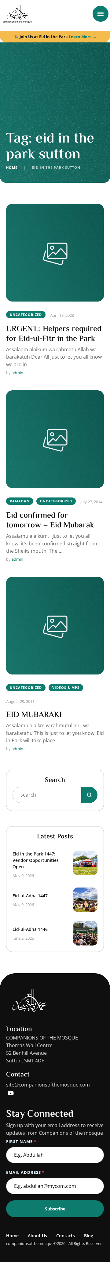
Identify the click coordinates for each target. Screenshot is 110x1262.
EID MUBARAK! (33, 715)
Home (11, 167)
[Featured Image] (55, 253)
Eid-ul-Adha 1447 (30, 896)
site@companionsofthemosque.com (48, 1084)
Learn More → (83, 36)
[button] (93, 1236)
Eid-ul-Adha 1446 (30, 929)
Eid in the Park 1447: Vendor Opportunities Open (36, 860)
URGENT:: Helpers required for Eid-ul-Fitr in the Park (53, 334)
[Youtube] (11, 1093)
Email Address (25, 1172)
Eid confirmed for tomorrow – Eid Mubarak (50, 521)
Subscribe (55, 1209)
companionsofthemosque (29, 1243)
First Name (21, 1141)
